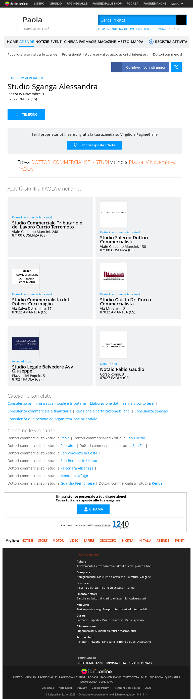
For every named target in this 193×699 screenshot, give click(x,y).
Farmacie (82, 620)
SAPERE (89, 540)
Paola (32, 19)
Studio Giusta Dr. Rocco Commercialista (125, 302)
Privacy (82, 687)
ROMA (101, 29)
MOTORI (58, 540)
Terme (130, 587)
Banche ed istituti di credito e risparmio (102, 598)
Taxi (79, 609)
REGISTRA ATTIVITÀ (170, 41)
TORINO (149, 29)
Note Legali (66, 687)
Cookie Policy (100, 687)
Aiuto (148, 687)
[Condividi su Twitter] (176, 67)
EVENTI (57, 41)
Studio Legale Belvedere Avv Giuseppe (42, 369)
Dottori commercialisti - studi (32, 217)
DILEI (144, 677)
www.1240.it (102, 525)
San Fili (138, 445)
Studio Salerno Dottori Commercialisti (124, 240)
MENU (175, 3)
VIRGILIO (56, 3)
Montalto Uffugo (74, 475)
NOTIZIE (42, 41)
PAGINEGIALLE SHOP (107, 3)
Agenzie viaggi (92, 609)
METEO (123, 41)
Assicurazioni (137, 598)
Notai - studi (108, 364)
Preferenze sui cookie (127, 687)
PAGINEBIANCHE (154, 3)
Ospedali (95, 620)
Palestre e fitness (88, 587)
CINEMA (71, 41)
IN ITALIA (173, 29)
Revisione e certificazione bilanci (103, 411)
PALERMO (136, 29)
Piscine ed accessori (112, 587)
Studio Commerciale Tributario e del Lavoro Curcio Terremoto (47, 225)
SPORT (42, 540)
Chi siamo (48, 687)
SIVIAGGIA (156, 677)
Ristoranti (83, 641)
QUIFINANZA (172, 677)
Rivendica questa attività (97, 145)
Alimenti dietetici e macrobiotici (115, 631)
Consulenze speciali (151, 411)
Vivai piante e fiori (140, 566)
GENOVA (161, 29)
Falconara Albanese (77, 468)
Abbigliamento (86, 577)
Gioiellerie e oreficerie (111, 577)
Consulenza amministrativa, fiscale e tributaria (47, 403)
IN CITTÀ (127, 540)
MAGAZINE (107, 41)
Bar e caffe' (108, 641)
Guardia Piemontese (78, 483)
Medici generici (134, 620)
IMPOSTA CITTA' (116, 663)
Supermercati (85, 631)
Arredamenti (85, 566)
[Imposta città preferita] (10, 20)
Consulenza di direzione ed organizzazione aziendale (52, 418)
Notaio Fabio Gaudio (122, 369)
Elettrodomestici (104, 566)
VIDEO (74, 540)
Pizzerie (95, 641)
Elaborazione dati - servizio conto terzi (122, 403)
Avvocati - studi (22, 361)
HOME (12, 41)
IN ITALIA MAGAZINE (90, 663)
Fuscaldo (68, 445)
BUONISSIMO (88, 682)
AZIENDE (26, 41)
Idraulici (121, 566)
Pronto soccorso (112, 620)
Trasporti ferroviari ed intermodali (125, 609)
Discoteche (144, 641)
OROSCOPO (108, 540)
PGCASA (132, 3)
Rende (157, 483)
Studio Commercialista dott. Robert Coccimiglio (42, 302)
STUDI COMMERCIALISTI (25, 78)
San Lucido (136, 438)
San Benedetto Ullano (79, 460)
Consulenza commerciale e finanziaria (40, 411)
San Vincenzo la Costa (79, 453)
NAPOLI (123, 29)
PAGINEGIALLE (77, 3)
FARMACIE (87, 41)
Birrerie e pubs (126, 641)
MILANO (112, 29)
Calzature (132, 577)
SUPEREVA (106, 682)
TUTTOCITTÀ (131, 677)
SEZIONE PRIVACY (140, 663)
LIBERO (39, 3)
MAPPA (137, 41)
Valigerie (145, 577)
